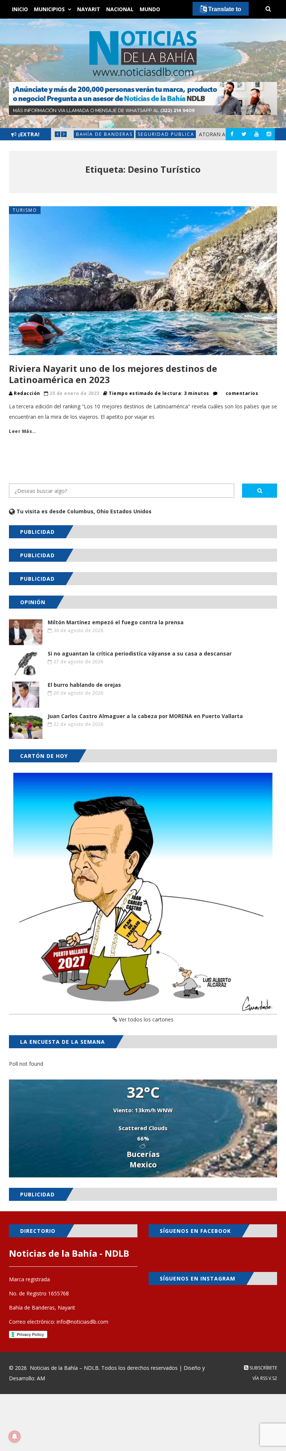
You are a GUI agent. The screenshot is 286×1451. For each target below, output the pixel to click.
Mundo (150, 9)
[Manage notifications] (14, 1436)
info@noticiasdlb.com (82, 1321)
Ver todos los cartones (145, 1019)
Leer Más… (22, 431)
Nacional (120, 9)
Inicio (20, 9)
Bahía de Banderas (104, 134)
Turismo (25, 210)
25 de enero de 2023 (74, 393)
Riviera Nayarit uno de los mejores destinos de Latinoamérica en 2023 (113, 374)
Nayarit (88, 9)
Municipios (49, 9)
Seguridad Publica (166, 134)
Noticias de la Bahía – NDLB (64, 1367)
